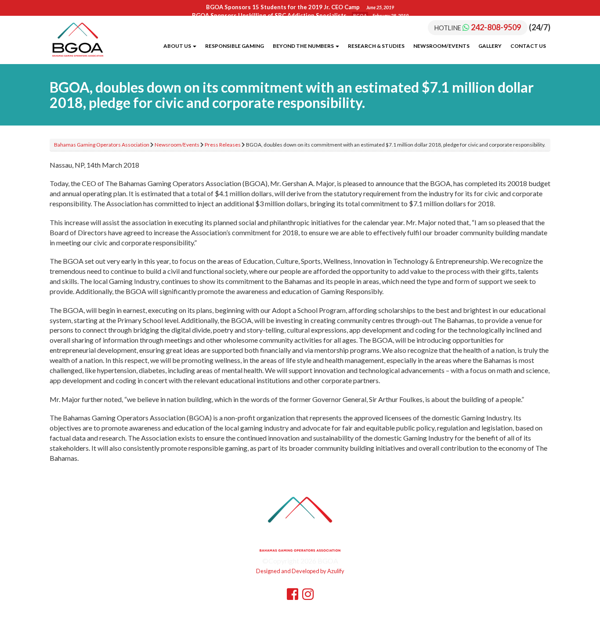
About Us (177, 46)
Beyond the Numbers (304, 46)
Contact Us (528, 46)
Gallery (490, 46)
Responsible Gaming (234, 46)
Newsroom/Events (441, 46)
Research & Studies (376, 46)
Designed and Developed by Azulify (300, 570)
